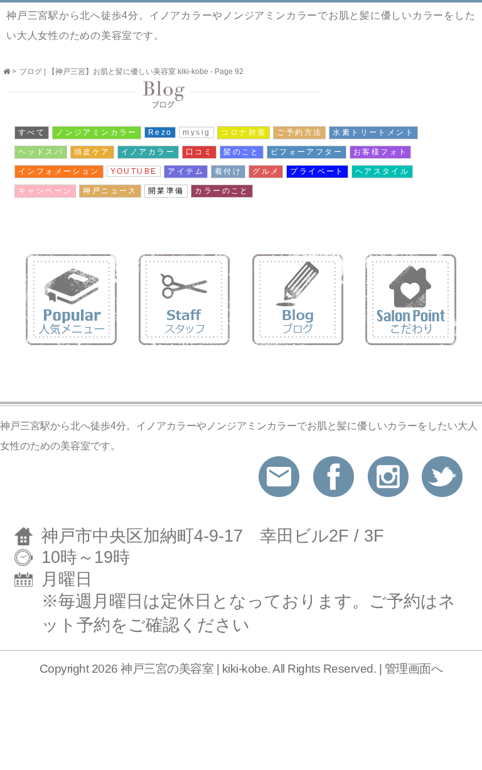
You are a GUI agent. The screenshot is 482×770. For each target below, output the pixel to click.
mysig (196, 132)
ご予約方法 (299, 132)
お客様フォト (380, 151)
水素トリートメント (373, 132)
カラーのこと (222, 190)
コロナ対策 (243, 132)
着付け (228, 171)
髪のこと (241, 151)
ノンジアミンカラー (96, 132)
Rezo (160, 132)
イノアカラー (148, 151)
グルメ (265, 171)
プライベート (317, 171)
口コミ (199, 151)
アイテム (186, 171)
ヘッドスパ (40, 151)
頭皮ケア (92, 151)
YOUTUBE (134, 171)
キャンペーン (45, 190)
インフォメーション (59, 171)
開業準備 (166, 190)
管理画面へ (414, 668)
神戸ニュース (110, 190)
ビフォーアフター (306, 151)
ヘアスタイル (382, 171)
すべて (31, 132)
